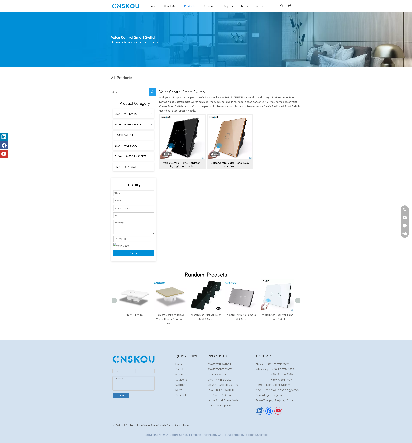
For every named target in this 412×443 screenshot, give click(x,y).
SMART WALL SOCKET (127, 145)
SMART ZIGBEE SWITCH (128, 124)
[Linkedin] (4, 137)
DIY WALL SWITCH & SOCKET (130, 156)
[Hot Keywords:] (282, 6)
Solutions (181, 380)
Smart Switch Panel (178, 425)
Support (180, 385)
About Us (181, 369)
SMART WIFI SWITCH (126, 113)
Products (181, 374)
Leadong (250, 435)
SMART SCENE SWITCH (128, 166)
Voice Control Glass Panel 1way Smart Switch (230, 164)
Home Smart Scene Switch (224, 400)
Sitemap (262, 435)
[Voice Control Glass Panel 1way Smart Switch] (230, 137)
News (178, 390)
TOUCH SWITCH (124, 135)
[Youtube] (4, 154)
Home (179, 364)
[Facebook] (4, 145)
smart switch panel (219, 405)
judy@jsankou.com (278, 385)
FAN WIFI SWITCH (120, 314)
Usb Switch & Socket (220, 395)
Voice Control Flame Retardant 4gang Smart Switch (182, 164)
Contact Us (182, 395)
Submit (133, 253)
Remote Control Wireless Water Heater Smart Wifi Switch (156, 319)
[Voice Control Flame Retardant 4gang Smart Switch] (182, 137)
